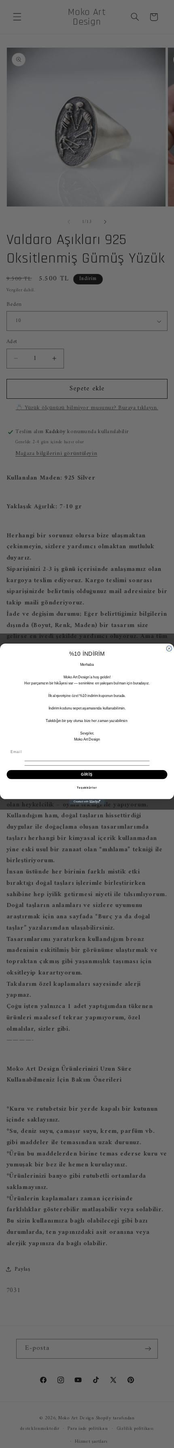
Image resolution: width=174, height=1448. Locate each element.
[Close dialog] (169, 648)
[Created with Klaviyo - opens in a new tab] (87, 801)
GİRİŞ (87, 774)
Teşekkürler (87, 787)
